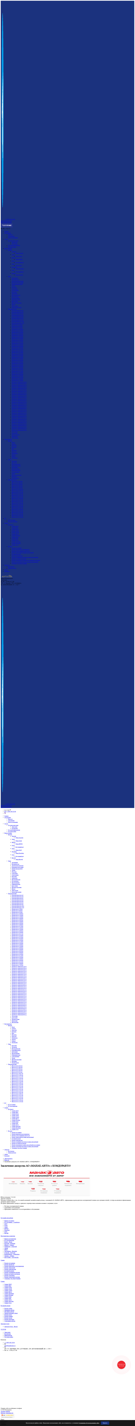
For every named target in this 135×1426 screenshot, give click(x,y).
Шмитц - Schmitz (9, 1245)
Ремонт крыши (8, 1316)
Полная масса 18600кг (17, 338)
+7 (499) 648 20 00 (9, 219)
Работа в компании (13, 237)
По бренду (11, 524)
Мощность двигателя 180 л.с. (19, 385)
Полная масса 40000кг (17, 366)
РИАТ (6, 1249)
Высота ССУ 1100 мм (17, 490)
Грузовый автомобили (7, 1218)
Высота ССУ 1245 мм (17, 504)
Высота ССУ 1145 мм (17, 495)
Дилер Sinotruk (19, 253)
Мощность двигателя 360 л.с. (19, 400)
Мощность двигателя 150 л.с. (19, 382)
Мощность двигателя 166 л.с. (19, 383)
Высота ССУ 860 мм (17, 482)
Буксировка (15, 244)
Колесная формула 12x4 (18, 323)
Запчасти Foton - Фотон (11, 1326)
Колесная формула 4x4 (17, 312)
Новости (10, 234)
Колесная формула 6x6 (17, 316)
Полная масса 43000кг (17, 374)
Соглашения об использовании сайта (89, 1423)
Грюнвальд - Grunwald (10, 1246)
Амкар (6, 1248)
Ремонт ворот (8, 1314)
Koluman (14, 447)
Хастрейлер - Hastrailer (10, 1251)
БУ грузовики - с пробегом (12, 1222)
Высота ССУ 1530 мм (17, 515)
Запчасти (6, 565)
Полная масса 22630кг (17, 343)
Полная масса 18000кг (17, 337)
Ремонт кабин (8, 1308)
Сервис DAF (15, 538)
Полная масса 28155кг (17, 349)
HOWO (13, 257)
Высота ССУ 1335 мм (17, 510)
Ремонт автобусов (9, 1264)
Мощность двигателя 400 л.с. (19, 408)
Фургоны (14, 287)
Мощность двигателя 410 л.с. (19, 410)
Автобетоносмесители (17, 281)
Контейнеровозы (16, 465)
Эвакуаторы (15, 306)
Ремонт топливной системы (12, 1272)
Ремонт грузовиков (16, 548)
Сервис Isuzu (15, 537)
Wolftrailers (15, 453)
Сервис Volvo (15, 540)
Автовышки (15, 278)
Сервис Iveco (15, 545)
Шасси (13, 304)
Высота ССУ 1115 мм (17, 492)
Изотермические (16, 295)
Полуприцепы (8, 439)
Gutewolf (14, 451)
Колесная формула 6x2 (17, 313)
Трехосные (15, 433)
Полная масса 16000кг (17, 334)
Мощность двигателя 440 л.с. (19, 416)
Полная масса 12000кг (17, 330)
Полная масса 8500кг (17, 327)
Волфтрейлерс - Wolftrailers (12, 1254)
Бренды (10, 250)
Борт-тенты (15, 301)
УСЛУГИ (3, 1329)
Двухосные (15, 431)
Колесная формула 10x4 (18, 321)
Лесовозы (14, 462)
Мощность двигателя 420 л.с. (19, 413)
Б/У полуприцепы (12, 521)
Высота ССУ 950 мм (17, 487)
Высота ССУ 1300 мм (17, 509)
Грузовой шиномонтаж (14, 245)
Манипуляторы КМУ (17, 284)
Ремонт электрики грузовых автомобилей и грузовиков (26, 560)
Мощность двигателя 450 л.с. (19, 417)
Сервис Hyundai (16, 535)
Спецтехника (15, 290)
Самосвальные (15, 472)
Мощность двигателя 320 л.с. (19, 396)
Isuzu (13, 270)
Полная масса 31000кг (17, 355)
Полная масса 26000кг (17, 346)
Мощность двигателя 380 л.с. (19, 403)
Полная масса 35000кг (17, 361)
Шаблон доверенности (7, 1413)
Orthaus (14, 456)
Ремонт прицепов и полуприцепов (20, 549)
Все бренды (11, 566)
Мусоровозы (15, 296)
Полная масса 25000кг (17, 344)
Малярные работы (9, 1310)
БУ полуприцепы (9, 1240)
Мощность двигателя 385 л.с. (19, 405)
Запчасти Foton (12, 568)
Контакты (6, 571)
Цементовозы (15, 478)
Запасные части (5, 1324)
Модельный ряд (19, 262)
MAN (13, 264)
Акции (6, 569)
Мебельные (15, 467)
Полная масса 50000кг (17, 379)
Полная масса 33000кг (17, 360)
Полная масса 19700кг (17, 341)
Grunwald (14, 445)
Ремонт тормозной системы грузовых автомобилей (25, 562)
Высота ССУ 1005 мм (17, 489)
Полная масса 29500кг (17, 352)
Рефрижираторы (16, 470)
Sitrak (13, 254)
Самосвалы (15, 289)
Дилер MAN (18, 265)
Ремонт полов (8, 1318)
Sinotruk (14, 251)
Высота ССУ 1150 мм (17, 496)
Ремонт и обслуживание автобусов (21, 551)
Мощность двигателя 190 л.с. (19, 386)
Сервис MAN (15, 526)
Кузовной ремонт (16, 554)
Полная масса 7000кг (17, 324)
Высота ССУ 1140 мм (17, 493)
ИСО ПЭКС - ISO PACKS (11, 1257)
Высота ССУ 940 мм (17, 486)
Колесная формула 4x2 (17, 310)
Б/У (5, 518)
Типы (9, 276)
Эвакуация (14, 242)
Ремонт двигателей (9, 1267)
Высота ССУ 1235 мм (17, 501)
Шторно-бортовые (16, 302)
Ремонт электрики (9, 1275)
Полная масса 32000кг (17, 358)
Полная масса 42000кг (17, 372)
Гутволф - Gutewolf (9, 1252)
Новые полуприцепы (10, 1239)
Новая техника (8, 248)
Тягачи (13, 285)
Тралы (13, 473)
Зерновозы (14, 293)
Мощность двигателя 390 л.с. (19, 406)
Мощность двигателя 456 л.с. (19, 419)
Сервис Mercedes (16, 541)
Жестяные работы (9, 1311)
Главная (6, 231)
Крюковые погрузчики (17, 282)
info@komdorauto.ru (6, 221)
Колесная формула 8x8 (17, 320)
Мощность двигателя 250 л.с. (19, 389)
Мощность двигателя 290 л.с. (19, 394)
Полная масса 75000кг (17, 380)
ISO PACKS (15, 458)
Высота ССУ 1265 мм (17, 507)
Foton (13, 261)
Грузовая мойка (12, 247)
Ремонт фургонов (9, 1319)
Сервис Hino (15, 527)
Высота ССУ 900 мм (17, 484)
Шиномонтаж (8, 1335)
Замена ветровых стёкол (11, 1313)
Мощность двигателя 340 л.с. (19, 397)
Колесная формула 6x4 (17, 315)
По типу (10, 546)
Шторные (14, 476)
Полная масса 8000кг (17, 326)
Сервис (6, 523)
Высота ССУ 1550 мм (17, 517)
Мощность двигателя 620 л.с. (19, 428)
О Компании (7, 233)
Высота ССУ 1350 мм (17, 512)
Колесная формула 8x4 (17, 318)
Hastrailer (14, 450)
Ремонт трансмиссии (17, 555)
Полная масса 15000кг (17, 332)
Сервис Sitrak (15, 531)
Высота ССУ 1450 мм (17, 514)
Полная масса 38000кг (17, 365)
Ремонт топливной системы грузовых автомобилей (25, 557)
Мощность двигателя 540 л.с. (19, 427)
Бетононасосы (15, 279)
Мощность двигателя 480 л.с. (19, 424)
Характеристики (12, 309)
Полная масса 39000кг (17, 368)
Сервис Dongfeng (16, 543)
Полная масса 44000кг (17, 375)
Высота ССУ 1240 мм (17, 503)
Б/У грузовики (11, 520)
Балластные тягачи (16, 307)
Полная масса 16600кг (17, 335)
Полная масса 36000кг (17, 363)
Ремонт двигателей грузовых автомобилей (23, 552)
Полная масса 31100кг (17, 357)
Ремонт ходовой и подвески (19, 559)
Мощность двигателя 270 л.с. (19, 391)
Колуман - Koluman (9, 1243)
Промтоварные (16, 298)
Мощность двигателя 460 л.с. (19, 420)
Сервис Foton (15, 529)
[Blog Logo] (7, 227)
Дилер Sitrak (18, 256)
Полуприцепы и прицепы (8, 1236)
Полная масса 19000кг (17, 340)
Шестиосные (15, 437)
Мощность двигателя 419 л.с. (19, 411)
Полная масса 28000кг (17, 347)
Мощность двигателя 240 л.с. (19, 388)
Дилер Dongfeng (19, 268)
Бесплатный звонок (6, 222)
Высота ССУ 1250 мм (17, 506)
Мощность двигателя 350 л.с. (19, 399)
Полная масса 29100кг (17, 351)
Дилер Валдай (19, 275)
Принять (105, 1423)
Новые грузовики (9, 1220)
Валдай (14, 273)
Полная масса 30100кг (17, 354)
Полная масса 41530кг (17, 371)
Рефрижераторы (16, 299)
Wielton (14, 455)
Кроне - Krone (8, 1242)
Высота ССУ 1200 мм (17, 498)
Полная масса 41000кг (17, 369)
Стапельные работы (9, 1321)
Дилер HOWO (18, 259)
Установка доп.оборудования (19, 563)
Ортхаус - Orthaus (9, 1256)
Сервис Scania (15, 532)
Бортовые (14, 292)
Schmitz (14, 444)
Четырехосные (15, 434)
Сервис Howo (15, 534)
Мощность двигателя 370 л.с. (19, 402)
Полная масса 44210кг (17, 377)
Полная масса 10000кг (17, 329)
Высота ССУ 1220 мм (17, 500)
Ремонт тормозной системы (12, 1277)
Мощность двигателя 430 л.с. (19, 414)
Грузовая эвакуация (13, 240)
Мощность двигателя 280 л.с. (19, 392)
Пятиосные (15, 436)
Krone (13, 442)
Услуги (6, 239)
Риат (13, 448)
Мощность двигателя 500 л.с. (19, 425)
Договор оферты (5, 1411)
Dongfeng (14, 267)
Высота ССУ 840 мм (17, 481)
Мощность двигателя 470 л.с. (19, 422)
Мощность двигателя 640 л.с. (19, 430)
